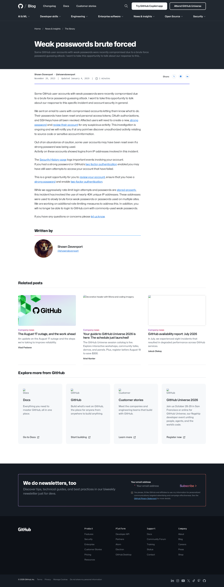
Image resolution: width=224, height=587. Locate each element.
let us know (98, 216)
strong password (44, 181)
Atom (118, 544)
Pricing (87, 554)
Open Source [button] (172, 16)
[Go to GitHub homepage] (24, 530)
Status (150, 549)
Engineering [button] (78, 16)
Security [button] (198, 16)
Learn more (126, 437)
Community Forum (156, 539)
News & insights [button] (143, 16)
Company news (26, 330)
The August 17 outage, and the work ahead (47, 334)
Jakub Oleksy (155, 351)
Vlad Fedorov (25, 347)
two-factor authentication (87, 181)
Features (88, 534)
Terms (39, 579)
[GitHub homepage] (20, 6)
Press (181, 549)
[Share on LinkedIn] (187, 76)
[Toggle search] (126, 6)
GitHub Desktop (123, 554)
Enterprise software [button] (109, 16)
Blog (32, 6)
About (181, 534)
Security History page (53, 159)
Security (88, 539)
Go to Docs (29, 437)
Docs (149, 534)
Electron (120, 549)
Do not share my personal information (86, 579)
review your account (92, 177)
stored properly (126, 189)
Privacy (48, 579)
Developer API (122, 534)
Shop (180, 554)
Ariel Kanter (89, 358)
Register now (174, 437)
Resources (89, 559)
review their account (65, 124)
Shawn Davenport (43, 74)
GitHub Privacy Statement (145, 498)
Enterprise (89, 544)
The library (70, 28)
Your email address (141, 482)
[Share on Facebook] (181, 76)
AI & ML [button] (22, 16)
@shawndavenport (65, 74)
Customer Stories (93, 549)
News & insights (52, 28)
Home (37, 28)
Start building (79, 437)
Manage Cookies (60, 579)
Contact (151, 554)
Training (151, 544)
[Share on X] (174, 76)
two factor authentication (101, 164)
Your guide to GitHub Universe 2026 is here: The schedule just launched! (109, 335)
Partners (120, 539)
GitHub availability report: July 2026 (172, 334)
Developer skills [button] (49, 16)
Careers (182, 544)
